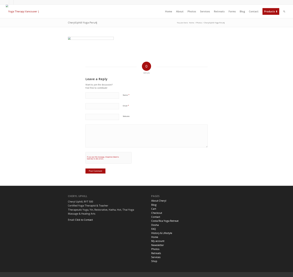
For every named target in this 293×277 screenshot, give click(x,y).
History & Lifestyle (161, 233)
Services (156, 257)
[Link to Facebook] (6, 2)
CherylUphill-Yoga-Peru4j (82, 22)
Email (126, 105)
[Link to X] (11, 2)
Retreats (156, 253)
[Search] (284, 11)
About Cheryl (158, 200)
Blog (154, 204)
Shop (154, 261)
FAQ (153, 229)
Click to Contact (84, 219)
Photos (155, 249)
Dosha (155, 225)
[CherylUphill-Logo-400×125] (26, 11)
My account (157, 241)
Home (154, 237)
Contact (155, 217)
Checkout (156, 213)
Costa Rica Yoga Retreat (165, 221)
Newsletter (157, 245)
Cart (153, 208)
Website (126, 116)
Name (126, 95)
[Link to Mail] (16, 2)
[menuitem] (168, 11)
